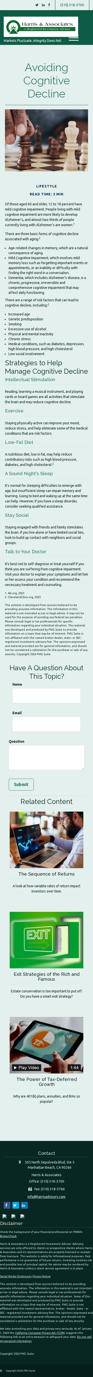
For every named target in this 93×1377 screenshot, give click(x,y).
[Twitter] (37, 4)
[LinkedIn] (43, 4)
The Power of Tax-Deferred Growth (46, 1082)
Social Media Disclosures (16, 1276)
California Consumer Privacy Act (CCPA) (40, 1332)
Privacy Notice (41, 1276)
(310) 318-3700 (72, 5)
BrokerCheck (8, 1236)
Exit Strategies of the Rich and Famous (47, 977)
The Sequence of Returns (46, 874)
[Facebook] (49, 4)
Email (17, 713)
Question (16, 741)
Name (17, 684)
